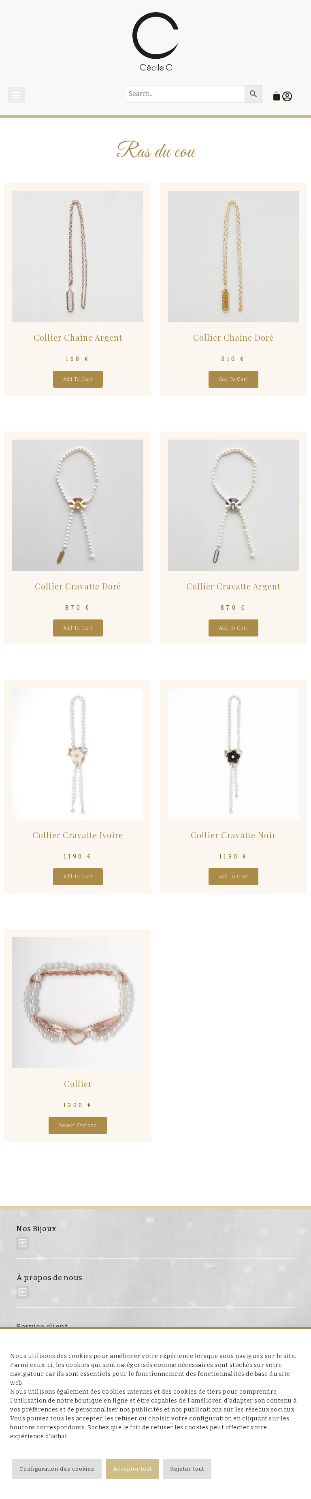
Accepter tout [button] (132, 1469)
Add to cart (78, 379)
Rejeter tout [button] (187, 1469)
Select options (78, 1125)
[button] (16, 94)
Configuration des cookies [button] (56, 1469)
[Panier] (277, 96)
